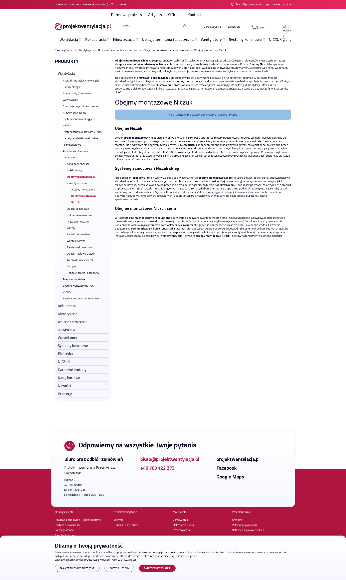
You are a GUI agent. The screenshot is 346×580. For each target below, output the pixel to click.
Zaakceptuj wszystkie (157, 568)
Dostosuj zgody (119, 568)
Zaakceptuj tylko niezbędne (77, 568)
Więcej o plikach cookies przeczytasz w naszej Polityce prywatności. (95, 559)
